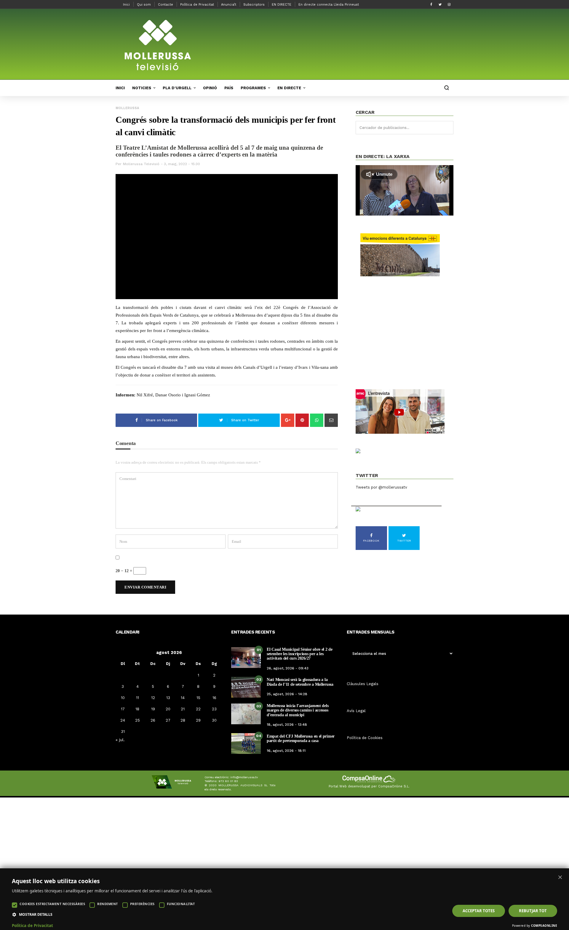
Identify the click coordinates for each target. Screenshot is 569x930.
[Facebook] (431, 4)
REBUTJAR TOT (533, 910)
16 (214, 697)
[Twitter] (440, 4)
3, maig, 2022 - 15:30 (182, 164)
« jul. (120, 739)
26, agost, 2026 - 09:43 (288, 668)
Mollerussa (127, 108)
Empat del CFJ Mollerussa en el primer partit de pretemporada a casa (301, 738)
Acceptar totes (479, 910)
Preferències (142, 904)
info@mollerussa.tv (244, 777)
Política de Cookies (365, 738)
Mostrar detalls (35, 914)
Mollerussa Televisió (141, 164)
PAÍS (228, 88)
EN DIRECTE (281, 5)
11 (137, 697)
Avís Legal (356, 711)
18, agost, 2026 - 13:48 (287, 724)
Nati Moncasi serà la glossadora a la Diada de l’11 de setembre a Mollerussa (300, 681)
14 (183, 697)
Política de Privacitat (197, 5)
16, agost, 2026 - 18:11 (286, 751)
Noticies (141, 88)
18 (137, 709)
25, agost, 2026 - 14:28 (287, 694)
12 (153, 697)
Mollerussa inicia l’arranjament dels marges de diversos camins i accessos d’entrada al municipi (297, 710)
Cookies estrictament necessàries (52, 904)
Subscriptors (254, 5)
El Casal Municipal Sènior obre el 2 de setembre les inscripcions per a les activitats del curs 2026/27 (300, 654)
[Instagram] (449, 4)
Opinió (210, 88)
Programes (253, 88)
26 (153, 720)
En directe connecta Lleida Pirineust (328, 5)
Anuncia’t (228, 5)
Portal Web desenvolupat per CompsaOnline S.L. (369, 786)
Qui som (144, 5)
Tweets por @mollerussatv (381, 487)
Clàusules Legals (362, 684)
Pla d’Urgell (177, 88)
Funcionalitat (181, 904)
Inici (126, 5)
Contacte (165, 5)
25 (137, 720)
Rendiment (107, 904)
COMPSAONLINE (544, 925)
